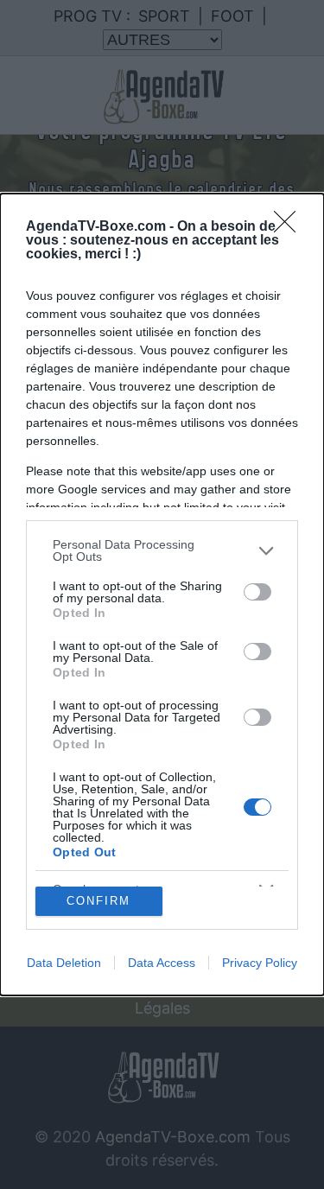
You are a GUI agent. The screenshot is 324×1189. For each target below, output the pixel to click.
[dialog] (162, 594)
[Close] (290, 227)
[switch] (257, 592)
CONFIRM (98, 900)
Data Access (161, 963)
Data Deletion (64, 963)
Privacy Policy (259, 963)
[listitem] (162, 550)
